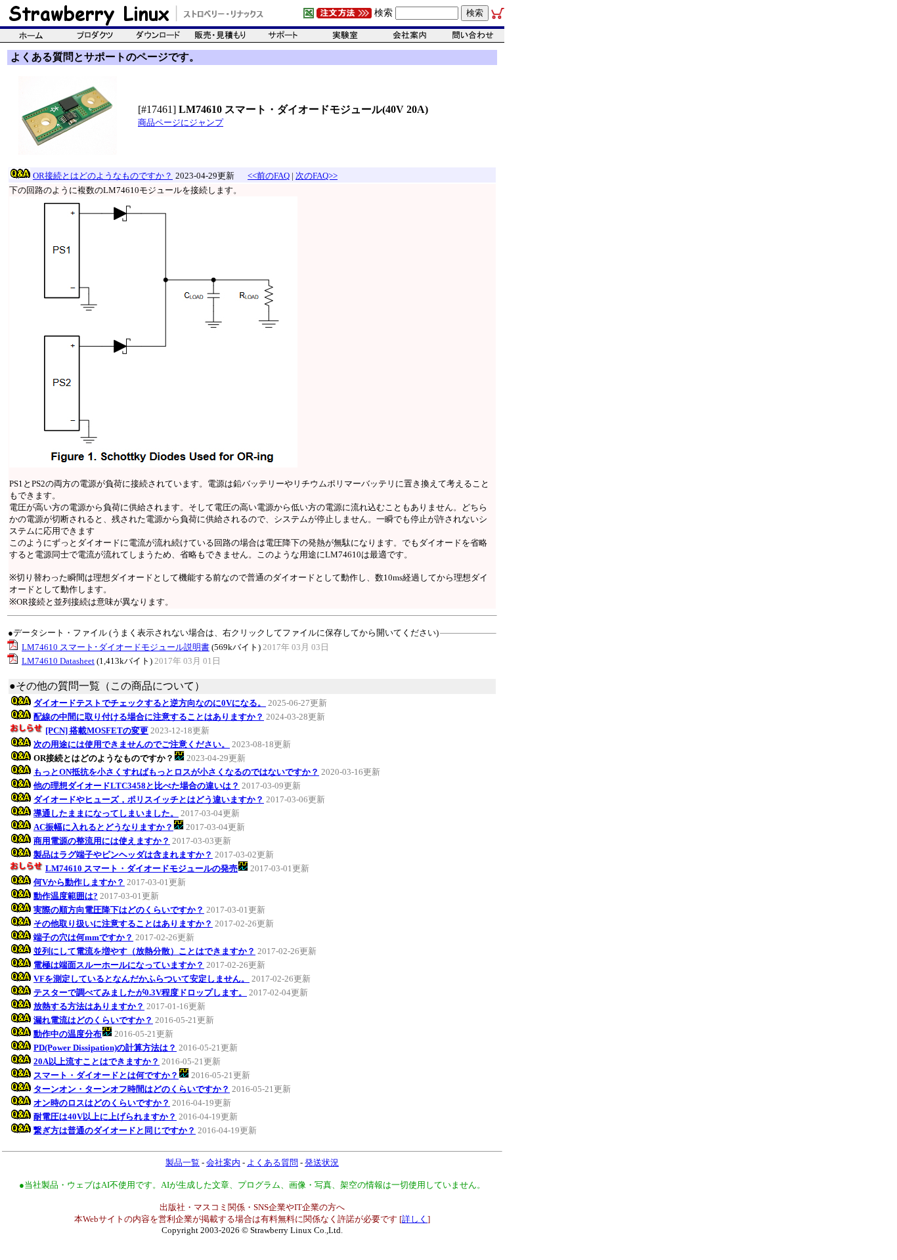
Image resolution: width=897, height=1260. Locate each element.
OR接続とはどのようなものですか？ (103, 176)
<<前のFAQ (269, 176)
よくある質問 (272, 1162)
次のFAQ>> (316, 176)
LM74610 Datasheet (58, 661)
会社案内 (223, 1162)
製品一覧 (182, 1162)
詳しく (414, 1219)
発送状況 (322, 1162)
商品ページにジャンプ (180, 122)
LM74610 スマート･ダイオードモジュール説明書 (115, 647)
